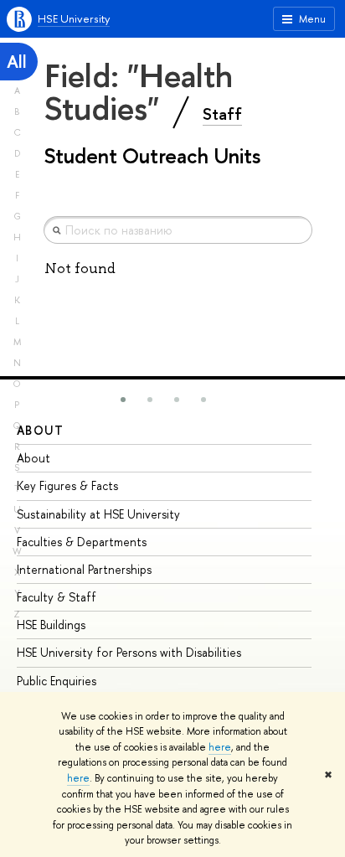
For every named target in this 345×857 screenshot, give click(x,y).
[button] (123, 399)
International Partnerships (84, 569)
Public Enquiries (56, 681)
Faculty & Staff (56, 597)
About (40, 430)
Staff (222, 114)
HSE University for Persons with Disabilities (129, 652)
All (17, 61)
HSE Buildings (51, 624)
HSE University (74, 18)
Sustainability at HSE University (98, 514)
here (220, 747)
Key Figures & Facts (67, 485)
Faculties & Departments (82, 542)
